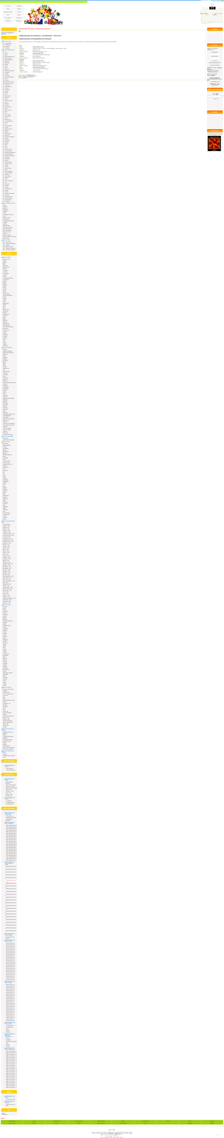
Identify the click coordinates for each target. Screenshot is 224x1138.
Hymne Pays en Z (10, 1020)
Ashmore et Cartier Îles (8, 689)
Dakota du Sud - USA (8, 541)
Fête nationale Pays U (11, 855)
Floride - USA (6, 544)
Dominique (5, 377)
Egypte (4, 282)
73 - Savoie (5, 166)
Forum (78, 1123)
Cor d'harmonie (78, 1121)
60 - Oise (5, 146)
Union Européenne (10, 770)
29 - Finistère (6, 97)
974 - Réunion (6, 48)
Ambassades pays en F (10, 881)
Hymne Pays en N (10, 1005)
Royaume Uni (6, 669)
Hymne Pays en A (10, 984)
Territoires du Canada (8, 751)
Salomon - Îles (6, 719)
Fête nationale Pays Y (11, 858)
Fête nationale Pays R (11, 850)
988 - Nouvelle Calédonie (9, 249)
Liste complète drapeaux (9, 782)
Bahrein (5, 450)
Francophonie (9, 1027)
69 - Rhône (5, 160)
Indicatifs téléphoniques (8, 1036)
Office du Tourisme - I (11, 1063)
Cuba (4, 376)
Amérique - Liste (10, 791)
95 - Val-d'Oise (6, 201)
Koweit (4, 483)
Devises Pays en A (10, 943)
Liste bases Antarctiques (8, 440)
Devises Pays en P (10, 966)
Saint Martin (6, 417)
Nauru (4, 708)
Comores (5, 275)
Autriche (5, 616)
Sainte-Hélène (6, 325)
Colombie (5, 373)
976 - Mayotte (6, 245)
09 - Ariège (5, 64)
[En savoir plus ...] (119, 1134)
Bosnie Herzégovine (8, 621)
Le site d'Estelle (12, 1121)
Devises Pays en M (10, 962)
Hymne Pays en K (10, 1000)
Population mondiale (11, 817)
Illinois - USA (6, 551)
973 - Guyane (6, 46)
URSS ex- (8, 1032)
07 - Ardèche (6, 61)
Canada (5, 366)
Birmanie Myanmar (7, 454)
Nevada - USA (6, 574)
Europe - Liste (9, 794)
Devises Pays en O (10, 965)
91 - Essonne (6, 195)
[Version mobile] (216, 85)
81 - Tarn (5, 179)
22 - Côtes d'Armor (7, 86)
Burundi (5, 268)
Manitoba (5, 738)
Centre (4, 213)
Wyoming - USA (6, 603)
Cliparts (212, 1123)
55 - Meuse (5, 138)
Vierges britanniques (8, 434)
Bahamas (5, 357)
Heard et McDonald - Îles (9, 700)
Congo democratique (8, 278)
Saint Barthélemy (7, 415)
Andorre (5, 613)
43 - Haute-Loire (7, 119)
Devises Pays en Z (10, 979)
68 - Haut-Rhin (6, 158)
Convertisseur (8, 935)
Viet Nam (5, 517)
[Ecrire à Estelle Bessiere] (213, 85)
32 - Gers (5, 102)
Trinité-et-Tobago (7, 428)
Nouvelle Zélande (7, 712)
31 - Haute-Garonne (7, 100)
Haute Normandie (7, 230)
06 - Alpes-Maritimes (8, 59)
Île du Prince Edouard (8, 749)
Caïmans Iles (6, 368)
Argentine (5, 354)
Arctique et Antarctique (11, 1041)
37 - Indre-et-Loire (7, 110)
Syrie (4, 505)
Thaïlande (5, 509)
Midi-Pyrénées (6, 225)
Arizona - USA (6, 529)
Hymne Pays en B (10, 986)
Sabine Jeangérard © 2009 (106, 1137)
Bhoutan (5, 453)
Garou (34, 1121)
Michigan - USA (6, 565)
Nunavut (5, 754)
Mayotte (5, 312)
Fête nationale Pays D (11, 830)
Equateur (5, 379)
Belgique (5, 619)
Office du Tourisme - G (11, 1060)
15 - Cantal (5, 74)
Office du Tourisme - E (11, 1057)
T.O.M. (8, 240)
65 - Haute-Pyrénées (8, 154)
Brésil (4, 363)
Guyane (5, 392)
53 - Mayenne (6, 135)
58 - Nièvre (5, 143)
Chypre (4, 624)
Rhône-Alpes (6, 238)
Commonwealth (10, 1025)
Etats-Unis (5, 381)
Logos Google (12, 1123)
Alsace (4, 205)
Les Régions (9, 801)
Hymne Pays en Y (10, 1019)
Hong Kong (5, 467)
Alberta (4, 734)
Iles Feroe (5, 643)
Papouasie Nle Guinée (8, 716)
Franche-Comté (6, 217)
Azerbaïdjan (6, 448)
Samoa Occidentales (8, 722)
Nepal (4, 492)
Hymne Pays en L (10, 1001)
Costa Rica (5, 374)
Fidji (4, 697)
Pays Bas (5, 663)
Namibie (5, 315)
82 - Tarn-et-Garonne (8, 180)
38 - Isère (5, 111)
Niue (4, 709)
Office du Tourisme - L (11, 1068)
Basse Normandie (7, 228)
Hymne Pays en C (10, 987)
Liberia (4, 300)
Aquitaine (5, 206)
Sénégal (5, 336)
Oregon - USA (6, 585)
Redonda (5, 412)
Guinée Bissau (6, 293)
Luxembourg (6, 654)
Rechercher (222, 1)
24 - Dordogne (6, 89)
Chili (4, 370)
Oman (4, 494)
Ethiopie (5, 286)
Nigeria (4, 319)
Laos (4, 484)
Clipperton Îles (6, 371)
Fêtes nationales (9, 823)
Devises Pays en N (10, 963)
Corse (4, 216)
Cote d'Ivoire (6, 279)
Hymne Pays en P (10, 1008)
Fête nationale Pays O (11, 846)
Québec (5, 744)
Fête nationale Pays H (11, 835)
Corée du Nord (6, 461)
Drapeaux (212, 1121)
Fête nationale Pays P (11, 847)
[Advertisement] (214, 38)
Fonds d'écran (123, 1123)
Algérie (4, 260)
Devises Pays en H (10, 954)
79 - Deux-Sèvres (7, 176)
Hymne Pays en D (10, 989)
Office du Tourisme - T (11, 1081)
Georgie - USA (6, 546)
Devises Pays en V (10, 976)
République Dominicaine (9, 414)
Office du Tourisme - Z (11, 1087)
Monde (6, 780)
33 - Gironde (6, 103)
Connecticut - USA (7, 538)
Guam (4, 698)
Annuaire (56, 1123)
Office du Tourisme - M (11, 1070)
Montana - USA (6, 571)
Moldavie (5, 658)
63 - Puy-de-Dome (7, 151)
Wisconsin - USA (7, 601)
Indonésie (5, 470)
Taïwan (4, 508)
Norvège (5, 661)
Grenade (5, 384)
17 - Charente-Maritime (8, 77)
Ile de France (6, 219)
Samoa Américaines (7, 720)
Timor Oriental (6, 513)
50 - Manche (6, 130)
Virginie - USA (6, 596)
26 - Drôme (5, 92)
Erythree (5, 284)
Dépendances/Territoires (12, 788)
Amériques (8, 1039)
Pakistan (5, 497)
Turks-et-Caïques (7, 429)
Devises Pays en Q (10, 968)
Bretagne (5, 211)
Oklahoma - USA (7, 584)
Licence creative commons (118, 1137)
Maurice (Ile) (6, 309)
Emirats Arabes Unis (8, 464)
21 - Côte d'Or (6, 85)
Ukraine (5, 683)
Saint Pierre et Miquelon (8, 418)
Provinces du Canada (8, 729)
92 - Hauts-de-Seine (8, 196)
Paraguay (5, 407)
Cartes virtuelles (101, 1123)
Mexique (5, 401)
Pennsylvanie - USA (7, 587)
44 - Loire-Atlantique (8, 121)
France (4, 635)
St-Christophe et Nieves (8, 425)
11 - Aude (5, 67)
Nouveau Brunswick (7, 739)
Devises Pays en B (10, 944)
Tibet (4, 511)
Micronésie (5, 706)
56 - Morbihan (6, 140)
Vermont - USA (6, 595)
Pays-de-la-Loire (7, 231)
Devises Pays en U (10, 974)
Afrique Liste (9, 789)
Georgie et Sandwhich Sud (9, 382)
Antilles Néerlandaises (8, 352)
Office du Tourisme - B (11, 1052)
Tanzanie (5, 337)
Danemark (5, 628)
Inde (4, 469)
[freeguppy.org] (104, 1134)
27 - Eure (5, 94)
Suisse (4, 680)
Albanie (4, 610)
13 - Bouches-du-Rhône (8, 70)
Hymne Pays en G (10, 994)
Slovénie (5, 679)
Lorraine (5, 224)
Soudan (5, 333)
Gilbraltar (5, 636)
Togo (4, 341)
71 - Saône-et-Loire (7, 163)
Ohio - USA (5, 582)
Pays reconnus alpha (11, 784)
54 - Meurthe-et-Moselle (8, 136)
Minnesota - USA (7, 566)
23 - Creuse (5, 88)
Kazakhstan (5, 480)
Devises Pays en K (10, 959)
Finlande (5, 633)
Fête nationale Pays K (11, 839)
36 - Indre (5, 108)
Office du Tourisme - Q (11, 1076)
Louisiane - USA (7, 559)
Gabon (4, 287)
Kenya (4, 297)
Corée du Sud (6, 462)
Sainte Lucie (6, 420)
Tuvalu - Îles (6, 725)
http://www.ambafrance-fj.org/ (39, 51)
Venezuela (5, 433)
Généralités (8, 814)
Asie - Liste (8, 792)
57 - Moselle (6, 141)
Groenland (5, 385)
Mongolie (5, 491)
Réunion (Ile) (6, 323)
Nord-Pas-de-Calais (7, 227)
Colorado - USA (6, 537)
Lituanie (5, 652)
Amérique (9, 347)
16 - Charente (6, 75)
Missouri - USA (6, 570)
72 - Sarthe (5, 165)
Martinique (5, 400)
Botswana (5, 265)
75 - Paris (5, 169)
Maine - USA (6, 560)
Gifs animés (190, 1123)
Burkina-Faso (6, 267)
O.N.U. (7, 1028)
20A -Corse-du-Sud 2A (8, 81)
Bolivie (4, 362)
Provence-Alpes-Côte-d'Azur (9, 236)
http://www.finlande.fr (38, 72)
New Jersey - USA (7, 577)
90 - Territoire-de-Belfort (8, 193)
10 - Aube (5, 66)
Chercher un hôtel (10, 1099)
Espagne (5, 630)
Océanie (9, 687)
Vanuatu (5, 727)
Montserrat (5, 403)
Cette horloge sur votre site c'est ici (215, 134)
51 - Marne (5, 132)
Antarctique (10, 436)
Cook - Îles (5, 695)
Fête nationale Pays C (11, 828)
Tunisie (4, 342)
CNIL (98, 1133)
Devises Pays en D (10, 948)
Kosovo (4, 649)
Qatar (4, 500)
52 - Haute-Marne (7, 133)
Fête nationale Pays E (11, 831)
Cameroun (5, 270)
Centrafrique (6, 273)
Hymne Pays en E (10, 990)
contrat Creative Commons (100, 1132)
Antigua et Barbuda (7, 351)
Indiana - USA (6, 552)
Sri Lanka (5, 503)
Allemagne (5, 611)
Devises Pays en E (10, 949)
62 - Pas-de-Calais (7, 149)
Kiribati (4, 701)
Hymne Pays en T (10, 1014)
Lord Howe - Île (6, 703)
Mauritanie (5, 311)
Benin (4, 264)
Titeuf (167, 1121)
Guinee (4, 292)
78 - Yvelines (6, 174)
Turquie (5, 516)
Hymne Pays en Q (10, 1009)
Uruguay (5, 431)
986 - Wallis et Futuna (8, 246)
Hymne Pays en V (10, 1017)
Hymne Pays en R (10, 1011)
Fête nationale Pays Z (11, 860)
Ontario (4, 742)
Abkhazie (5, 606)
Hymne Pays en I (10, 997)
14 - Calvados (6, 72)
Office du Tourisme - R (11, 1078)
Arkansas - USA (6, 530)
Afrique (9, 257)
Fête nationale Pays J (11, 838)
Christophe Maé (56, 1121)
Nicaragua (5, 404)
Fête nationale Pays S (11, 852)
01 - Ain (4, 52)
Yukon (4, 757)
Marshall (5, 705)
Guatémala (5, 388)
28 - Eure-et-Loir (7, 96)
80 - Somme (6, 177)
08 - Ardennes (6, 63)
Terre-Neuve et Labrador (9, 747)
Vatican (4, 685)
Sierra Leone (6, 330)
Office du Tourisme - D (11, 1056)
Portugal (5, 666)
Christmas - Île (6, 692)
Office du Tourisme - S (11, 1079)
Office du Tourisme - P (11, 1074)
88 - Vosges (5, 190)
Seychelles (5, 328)
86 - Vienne (5, 187)
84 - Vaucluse (6, 184)
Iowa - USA (5, 554)
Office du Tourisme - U (11, 1082)
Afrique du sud (6, 259)
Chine (4, 459)
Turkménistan (6, 514)
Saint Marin (5, 674)
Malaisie (5, 487)
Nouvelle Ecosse (7, 741)
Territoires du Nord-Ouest (9, 755)
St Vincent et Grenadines (9, 423)
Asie (8, 441)
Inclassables (8, 1024)
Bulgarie (5, 622)
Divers (3, 1113)
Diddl (190, 1121)
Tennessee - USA (7, 590)
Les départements (10, 802)
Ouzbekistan (6, 495)
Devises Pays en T (10, 973)
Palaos (4, 714)
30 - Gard (5, 99)
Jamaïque (5, 396)
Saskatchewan (6, 745)
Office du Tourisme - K (11, 1067)
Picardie (5, 233)
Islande (4, 646)
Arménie (5, 447)
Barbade (5, 359)
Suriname (5, 426)
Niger (4, 317)
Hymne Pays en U (10, 1016)
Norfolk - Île (5, 711)
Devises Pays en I (10, 955)
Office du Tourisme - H (11, 1062)
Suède (4, 682)
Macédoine (5, 655)
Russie (4, 671)
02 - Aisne (5, 53)
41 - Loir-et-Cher (7, 116)
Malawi (4, 304)
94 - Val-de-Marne (7, 199)
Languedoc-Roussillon (8, 220)
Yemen (4, 519)
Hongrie (5, 641)
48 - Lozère (5, 127)
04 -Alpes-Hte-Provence (8, 56)
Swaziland (5, 334)
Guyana (5, 390)
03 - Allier (5, 55)
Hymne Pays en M (10, 1003)
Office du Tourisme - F (11, 1059)
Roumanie (5, 668)
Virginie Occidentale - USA (9, 598)
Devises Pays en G (10, 952)
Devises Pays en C (10, 946)
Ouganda (5, 320)
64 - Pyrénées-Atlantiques (9, 152)
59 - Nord (5, 144)
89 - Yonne (5, 191)
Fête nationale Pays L (11, 841)
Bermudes (5, 360)
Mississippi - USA (7, 568)
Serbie (4, 676)
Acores (4, 608)
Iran (4, 473)
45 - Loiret (5, 122)
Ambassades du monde (9, 864)
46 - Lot (4, 124)
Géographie (4, 1114)
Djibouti (5, 281)
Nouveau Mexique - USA (9, 581)
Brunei (4, 456)
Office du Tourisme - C (11, 1054)
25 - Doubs (5, 91)
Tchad (4, 339)
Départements (10, 50)
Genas (34, 1123)
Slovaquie (5, 677)
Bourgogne (5, 209)
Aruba (4, 355)
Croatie (4, 627)
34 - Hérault (5, 105)
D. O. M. (9, 41)
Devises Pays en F (10, 951)
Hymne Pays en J (10, 998)
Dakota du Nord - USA (8, 540)
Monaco (5, 660)
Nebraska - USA (7, 573)
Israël (4, 475)
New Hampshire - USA (8, 576)
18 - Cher (5, 78)
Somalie (5, 331)
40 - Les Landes (7, 114)
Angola (4, 262)
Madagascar (6, 303)
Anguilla (5, 349)
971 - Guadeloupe (7, 43)
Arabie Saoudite (6, 445)
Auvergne (5, 208)
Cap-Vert (5, 271)
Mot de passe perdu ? (215, 62)
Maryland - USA (6, 562)
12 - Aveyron (6, 69)
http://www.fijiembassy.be (38, 58)
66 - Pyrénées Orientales (9, 155)
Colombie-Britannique (8, 736)
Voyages (7, 1102)
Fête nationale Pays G (11, 833)
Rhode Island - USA (7, 588)
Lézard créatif (145, 1121)
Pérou (4, 411)
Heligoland (5, 639)
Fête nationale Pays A (11, 825)
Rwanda (5, 322)
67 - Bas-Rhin (6, 157)
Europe (9, 604)
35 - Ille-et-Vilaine (7, 107)
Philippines (5, 498)
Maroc (4, 308)
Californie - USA (7, 532)
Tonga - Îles (5, 723)
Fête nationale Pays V (11, 857)
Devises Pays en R (10, 970)
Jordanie (5, 478)
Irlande (4, 644)
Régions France (11, 203)
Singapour (5, 502)
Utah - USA (5, 593)
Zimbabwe (5, 345)
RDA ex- (8, 1030)
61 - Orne (5, 147)
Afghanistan (5, 443)
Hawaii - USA (6, 548)
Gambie (5, 289)
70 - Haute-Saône (7, 162)
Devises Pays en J (10, 957)
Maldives (5, 489)
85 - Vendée (6, 185)
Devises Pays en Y (10, 977)
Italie (4, 647)
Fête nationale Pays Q (11, 849)
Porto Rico (5, 409)
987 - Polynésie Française (9, 248)
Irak (4, 472)
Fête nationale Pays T (11, 853)
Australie (5, 690)
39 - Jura (5, 113)
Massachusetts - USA (8, 563)
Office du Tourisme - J (11, 1065)
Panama (5, 406)
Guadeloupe (6, 387)
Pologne (5, 665)
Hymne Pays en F (10, 992)
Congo (4, 276)
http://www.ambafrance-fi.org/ (39, 65)
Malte (4, 657)
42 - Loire (5, 118)
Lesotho (5, 298)
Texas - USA (6, 592)
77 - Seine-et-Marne (7, 173)
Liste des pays (9, 768)
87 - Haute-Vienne (7, 188)
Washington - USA (7, 599)
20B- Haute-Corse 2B (8, 83)
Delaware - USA (7, 543)
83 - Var (5, 182)
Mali (4, 306)
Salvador (5, 422)
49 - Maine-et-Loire (7, 129)
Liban (4, 486)
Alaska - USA (6, 527)
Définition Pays (9, 816)
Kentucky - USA (6, 557)
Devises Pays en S (10, 971)
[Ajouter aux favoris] (215, 85)
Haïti (4, 393)
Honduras (5, 395)
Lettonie (5, 650)
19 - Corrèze (6, 80)
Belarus (5, 617)
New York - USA (6, 579)
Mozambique (6, 314)
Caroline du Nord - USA (8, 533)
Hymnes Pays (8, 982)
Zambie (4, 344)
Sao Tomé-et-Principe (8, 326)
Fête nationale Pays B (11, 827)
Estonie (4, 632)
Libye (4, 301)
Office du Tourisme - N (11, 1071)
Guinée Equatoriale (7, 295)
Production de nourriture (9, 820)
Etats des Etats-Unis (8, 521)
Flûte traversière (101, 1121)
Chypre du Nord (6, 625)
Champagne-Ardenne (8, 214)
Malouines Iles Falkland (8, 398)
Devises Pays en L (10, 960)
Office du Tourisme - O (11, 1073)
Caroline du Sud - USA (8, 535)
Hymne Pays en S (10, 1012)
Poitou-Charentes (7, 235)
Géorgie (5, 465)
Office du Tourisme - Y (11, 1085)
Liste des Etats (6, 524)
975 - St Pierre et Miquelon (9, 243)
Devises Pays (8, 941)
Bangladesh (6, 451)
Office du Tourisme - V (11, 1084)
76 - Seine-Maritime (7, 171)
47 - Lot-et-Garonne (7, 125)
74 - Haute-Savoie (7, 168)
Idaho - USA (6, 549)
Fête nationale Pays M (11, 842)
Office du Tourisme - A (11, 1051)
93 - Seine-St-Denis (7, 198)
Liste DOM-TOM (9, 804)
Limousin (5, 222)
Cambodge (5, 458)
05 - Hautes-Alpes (7, 58)
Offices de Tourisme (10, 1049)
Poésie (123, 1121)
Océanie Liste (9, 795)
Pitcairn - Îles (6, 717)
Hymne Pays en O (10, 1006)
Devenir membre (215, 65)
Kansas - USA (6, 555)
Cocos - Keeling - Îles (8, 694)
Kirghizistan (5, 481)
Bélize (4, 365)
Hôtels (6, 1097)
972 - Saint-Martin (7, 242)
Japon (4, 476)
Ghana (4, 290)
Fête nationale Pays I (11, 836)
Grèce (4, 638)
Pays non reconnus (10, 786)
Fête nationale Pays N (11, 844)
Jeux (145, 1123)
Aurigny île (5, 614)
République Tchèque (8, 672)
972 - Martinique (7, 45)
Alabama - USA (6, 525)
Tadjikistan (5, 506)
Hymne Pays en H (10, 995)
